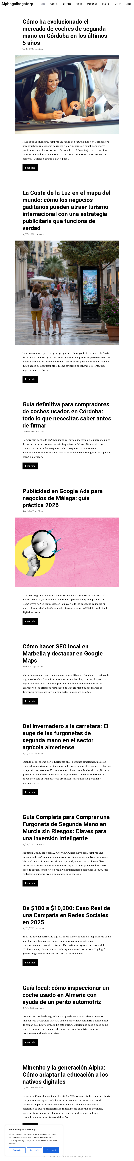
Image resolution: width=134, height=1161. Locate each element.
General (54, 3)
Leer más (30, 167)
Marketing (92, 3)
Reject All (34, 1150)
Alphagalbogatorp (17, 4)
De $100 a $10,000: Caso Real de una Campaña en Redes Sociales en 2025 (66, 915)
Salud (79, 3)
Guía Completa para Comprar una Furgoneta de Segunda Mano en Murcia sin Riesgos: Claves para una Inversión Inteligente (66, 828)
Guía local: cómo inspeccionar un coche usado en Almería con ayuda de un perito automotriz (66, 995)
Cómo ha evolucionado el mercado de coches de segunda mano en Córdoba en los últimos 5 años (65, 32)
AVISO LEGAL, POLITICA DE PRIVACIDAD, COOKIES (67, 1156)
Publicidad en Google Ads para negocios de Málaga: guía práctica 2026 (63, 498)
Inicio (42, 3)
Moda (128, 3)
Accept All (51, 1150)
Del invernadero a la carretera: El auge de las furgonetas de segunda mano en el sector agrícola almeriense (65, 737)
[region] (34, 1140)
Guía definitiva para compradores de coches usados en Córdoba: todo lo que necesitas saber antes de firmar (67, 415)
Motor (118, 3)
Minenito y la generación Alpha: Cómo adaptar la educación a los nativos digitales (65, 1074)
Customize (17, 1150)
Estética (67, 3)
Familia (105, 3)
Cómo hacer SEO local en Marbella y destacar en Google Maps (63, 653)
